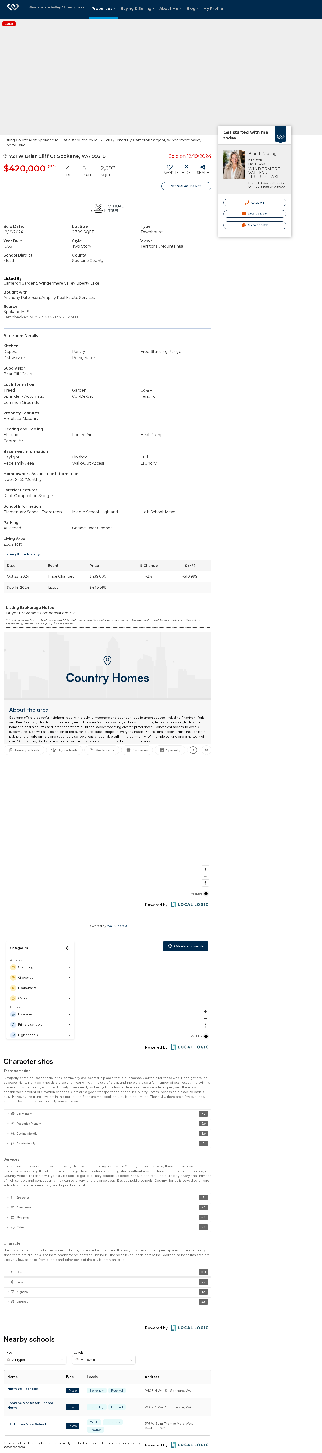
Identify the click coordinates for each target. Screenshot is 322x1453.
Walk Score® (117, 926)
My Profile (213, 8)
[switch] (169, 171)
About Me (171, 12)
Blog (193, 12)
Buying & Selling (138, 12)
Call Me (257, 202)
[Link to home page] (13, 9)
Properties (104, 12)
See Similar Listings (186, 186)
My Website (257, 225)
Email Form (257, 214)
